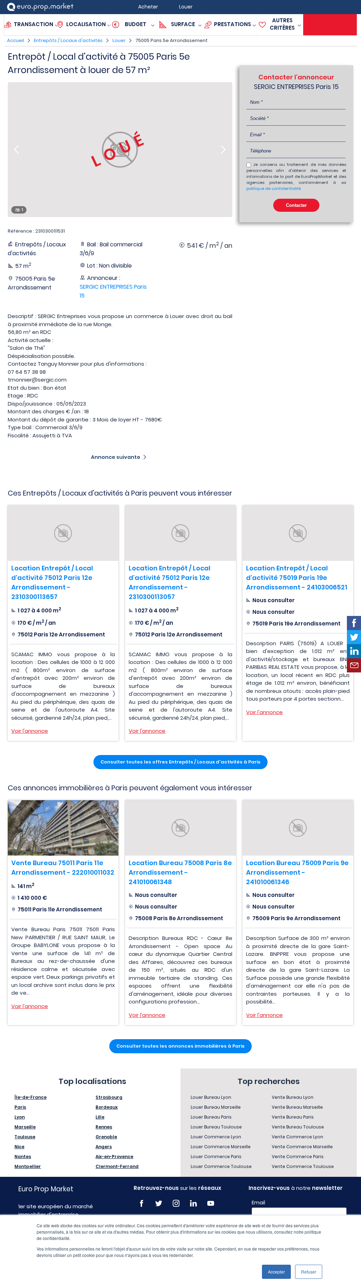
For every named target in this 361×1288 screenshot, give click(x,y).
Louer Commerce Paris (216, 1157)
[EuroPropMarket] (40, 7)
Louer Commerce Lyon (216, 1137)
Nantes (22, 1157)
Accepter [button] (276, 1272)
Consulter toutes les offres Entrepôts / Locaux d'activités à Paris (180, 762)
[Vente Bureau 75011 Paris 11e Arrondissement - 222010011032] (63, 828)
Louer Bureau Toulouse (216, 1127)
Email (258, 1202)
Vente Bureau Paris (293, 1117)
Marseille (25, 1127)
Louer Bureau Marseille (216, 1107)
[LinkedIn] (193, 1203)
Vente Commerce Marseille (302, 1147)
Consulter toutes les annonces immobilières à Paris (180, 1046)
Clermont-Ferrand (117, 1166)
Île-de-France (30, 1097)
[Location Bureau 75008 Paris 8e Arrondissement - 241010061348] (180, 828)
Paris (20, 1107)
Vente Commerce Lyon (297, 1137)
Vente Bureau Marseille (297, 1107)
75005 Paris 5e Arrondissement (171, 40)
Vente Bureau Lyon (292, 1097)
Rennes (104, 1127)
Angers (104, 1147)
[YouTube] (211, 1203)
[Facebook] (141, 1203)
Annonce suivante (115, 457)
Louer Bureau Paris (211, 1117)
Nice (19, 1147)
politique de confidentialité (273, 188)
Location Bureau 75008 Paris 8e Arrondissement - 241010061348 (180, 872)
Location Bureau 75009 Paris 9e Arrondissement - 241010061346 (297, 872)
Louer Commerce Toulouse (221, 1166)
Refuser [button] (308, 1272)
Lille (100, 1117)
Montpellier (27, 1166)
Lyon (19, 1117)
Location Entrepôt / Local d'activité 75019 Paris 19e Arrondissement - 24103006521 (296, 578)
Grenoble (106, 1137)
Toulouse (24, 1137)
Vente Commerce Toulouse (303, 1166)
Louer (119, 40)
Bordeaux (107, 1107)
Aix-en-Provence (114, 1157)
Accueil (15, 40)
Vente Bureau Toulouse (298, 1127)
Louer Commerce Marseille (221, 1147)
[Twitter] (159, 1203)
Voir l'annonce (29, 731)
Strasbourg (109, 1097)
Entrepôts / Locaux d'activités (68, 40)
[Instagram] (176, 1203)
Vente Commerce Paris (298, 1157)
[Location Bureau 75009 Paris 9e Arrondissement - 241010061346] (298, 828)
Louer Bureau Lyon (211, 1097)
